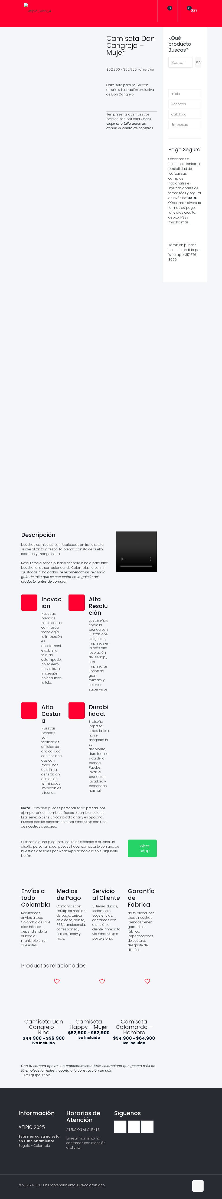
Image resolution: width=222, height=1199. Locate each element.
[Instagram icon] (185, 1185)
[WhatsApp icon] (173, 1185)
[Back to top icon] (198, 1186)
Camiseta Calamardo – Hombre (134, 1027)
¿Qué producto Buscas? (179, 44)
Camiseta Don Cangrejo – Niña (43, 1027)
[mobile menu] (149, 10)
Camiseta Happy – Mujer (89, 1024)
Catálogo (179, 114)
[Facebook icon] (179, 1185)
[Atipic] (37, 11)
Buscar (198, 62)
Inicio (175, 93)
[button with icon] (120, 1127)
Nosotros (178, 104)
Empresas (179, 124)
